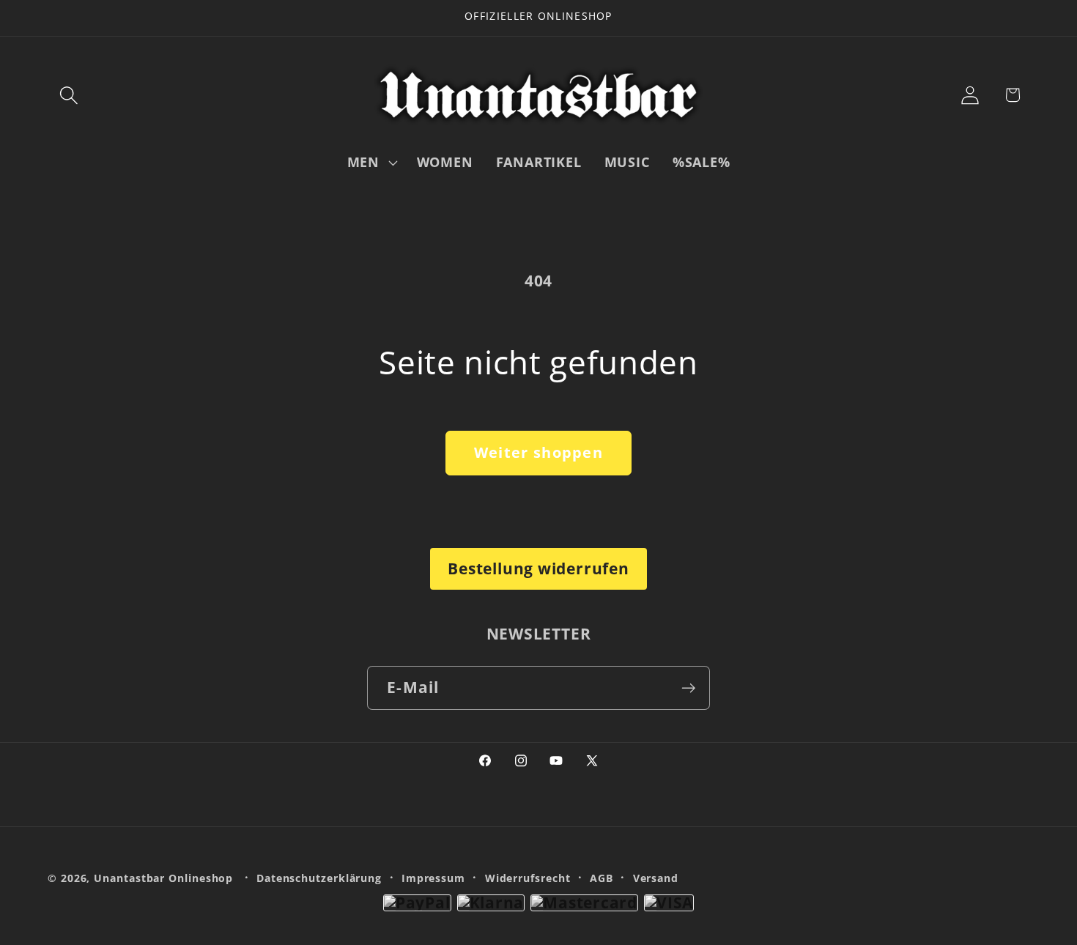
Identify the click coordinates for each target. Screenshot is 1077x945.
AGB (601, 878)
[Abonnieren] (688, 688)
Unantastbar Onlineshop (163, 878)
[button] (68, 95)
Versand (655, 878)
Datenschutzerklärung (319, 878)
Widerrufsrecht (528, 878)
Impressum (433, 878)
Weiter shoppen (538, 452)
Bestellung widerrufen (538, 568)
